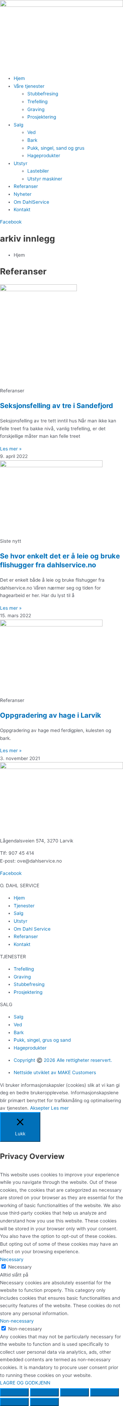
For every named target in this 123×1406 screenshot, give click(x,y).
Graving (35, 109)
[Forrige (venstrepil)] (14, 1402)
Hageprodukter (43, 155)
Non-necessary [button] (17, 1321)
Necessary (20, 1267)
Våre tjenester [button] (29, 86)
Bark (32, 140)
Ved (31, 132)
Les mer (60, 1108)
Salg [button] (18, 124)
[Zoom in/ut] (14, 1392)
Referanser (26, 186)
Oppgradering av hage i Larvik (50, 715)
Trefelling (37, 101)
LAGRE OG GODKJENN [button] (25, 1382)
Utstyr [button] (20, 163)
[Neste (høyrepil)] (44, 1402)
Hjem (19, 78)
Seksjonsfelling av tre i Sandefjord (56, 406)
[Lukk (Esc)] (104, 1392)
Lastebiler (38, 171)
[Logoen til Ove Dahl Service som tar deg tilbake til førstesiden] (61, 5)
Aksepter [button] (40, 1108)
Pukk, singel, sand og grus (55, 148)
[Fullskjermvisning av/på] (44, 1392)
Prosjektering (41, 117)
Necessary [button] (12, 1259)
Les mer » (11, 448)
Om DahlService (31, 202)
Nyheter (22, 194)
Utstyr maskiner (44, 178)
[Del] (74, 1392)
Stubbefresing (42, 93)
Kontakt (22, 209)
